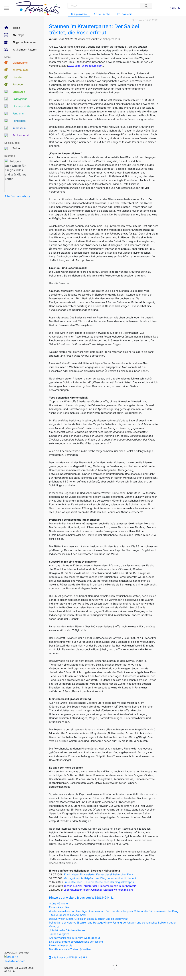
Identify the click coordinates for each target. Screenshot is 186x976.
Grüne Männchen (59, 903)
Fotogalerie (125, 14)
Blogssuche (79, 14)
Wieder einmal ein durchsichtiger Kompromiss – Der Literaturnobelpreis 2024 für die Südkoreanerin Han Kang (113, 911)
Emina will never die (60, 945)
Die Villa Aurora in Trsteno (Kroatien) (70, 949)
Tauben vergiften (59, 933)
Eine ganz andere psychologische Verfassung (76, 941)
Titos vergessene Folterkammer (67, 914)
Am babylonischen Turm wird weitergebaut (74, 937)
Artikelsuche (102, 14)
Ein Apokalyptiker (59, 907)
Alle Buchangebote (17, 196)
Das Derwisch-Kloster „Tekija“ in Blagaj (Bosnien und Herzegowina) (88, 918)
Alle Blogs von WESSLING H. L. (69, 957)
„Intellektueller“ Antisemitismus (67, 930)
